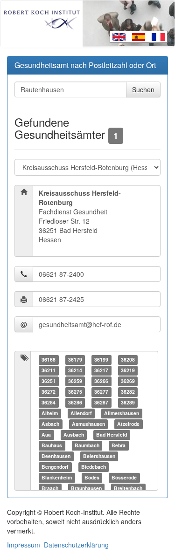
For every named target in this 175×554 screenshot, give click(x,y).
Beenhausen (56, 455)
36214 (75, 370)
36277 (101, 391)
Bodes (91, 477)
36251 (49, 380)
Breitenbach (128, 488)
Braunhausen (86, 488)
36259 (75, 380)
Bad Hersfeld (111, 434)
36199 (101, 359)
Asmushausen (88, 423)
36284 (49, 402)
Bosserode (124, 477)
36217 (101, 370)
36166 (49, 359)
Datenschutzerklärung (76, 544)
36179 (75, 359)
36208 (128, 359)
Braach (50, 488)
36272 (49, 391)
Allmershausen (121, 413)
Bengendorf (55, 466)
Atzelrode (128, 423)
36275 (75, 391)
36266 (101, 380)
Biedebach (93, 466)
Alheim (50, 413)
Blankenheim (57, 477)
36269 (128, 380)
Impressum (23, 544)
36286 (75, 402)
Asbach (50, 423)
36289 (128, 402)
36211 (49, 370)
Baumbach (87, 445)
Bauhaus (52, 445)
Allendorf (81, 413)
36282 (128, 391)
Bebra (119, 445)
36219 (128, 370)
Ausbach (73, 434)
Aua (46, 434)
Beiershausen (99, 455)
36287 (101, 402)
